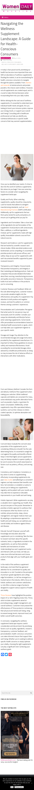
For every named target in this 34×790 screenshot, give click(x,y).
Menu (6, 17)
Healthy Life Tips (5, 58)
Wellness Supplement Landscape (12, 64)
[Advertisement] (17, 138)
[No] (32, 783)
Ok (12, 787)
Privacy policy (19, 787)
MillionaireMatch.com (8, 760)
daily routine (7, 60)
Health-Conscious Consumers (11, 62)
